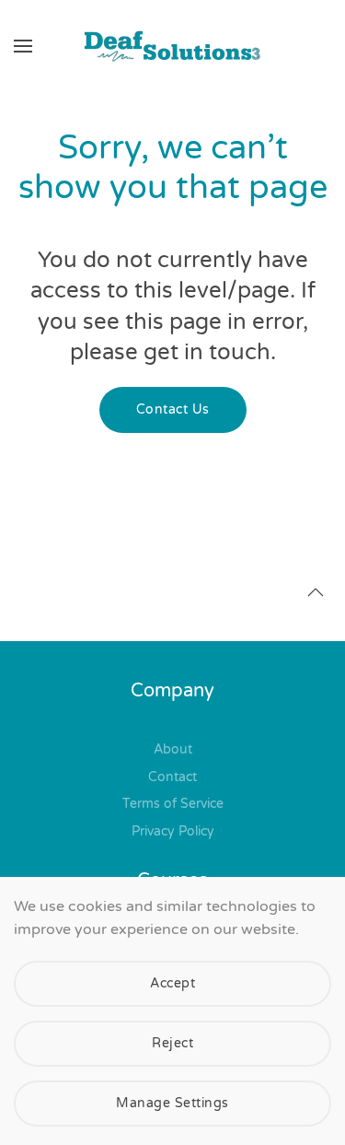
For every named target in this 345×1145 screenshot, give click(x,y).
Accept (172, 983)
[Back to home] (173, 46)
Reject (172, 1043)
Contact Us (173, 409)
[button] (23, 46)
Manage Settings (172, 1103)
